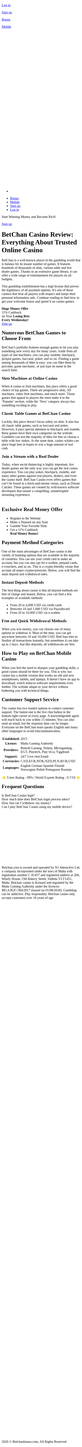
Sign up (7, 12)
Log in (6, 5)
